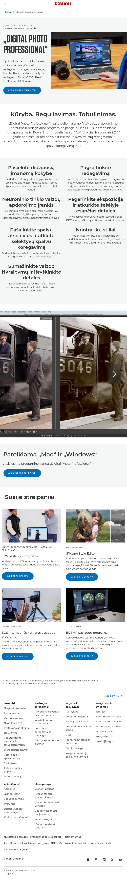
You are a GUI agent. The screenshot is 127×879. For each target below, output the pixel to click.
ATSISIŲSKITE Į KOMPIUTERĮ (22, 90)
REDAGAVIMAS (73, 626)
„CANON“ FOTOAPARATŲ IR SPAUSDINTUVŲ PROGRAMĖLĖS (19, 27)
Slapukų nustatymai (16, 849)
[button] (114, 374)
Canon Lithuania (14, 858)
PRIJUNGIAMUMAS (11, 626)
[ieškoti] (5, 4)
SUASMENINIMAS (75, 547)
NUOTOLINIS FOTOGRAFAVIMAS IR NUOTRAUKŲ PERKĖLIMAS (27, 548)
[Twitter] (112, 859)
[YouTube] (120, 859)
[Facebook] (88, 859)
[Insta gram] (96, 859)
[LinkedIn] (104, 859)
